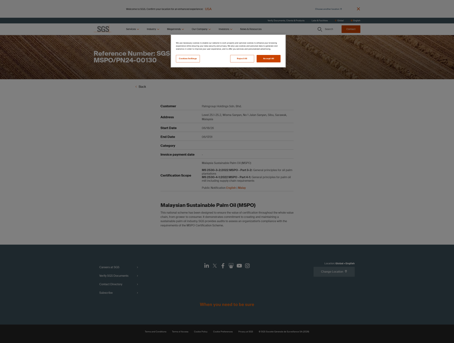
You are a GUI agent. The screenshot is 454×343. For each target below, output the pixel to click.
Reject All (242, 58)
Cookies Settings (188, 58)
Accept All (268, 58)
